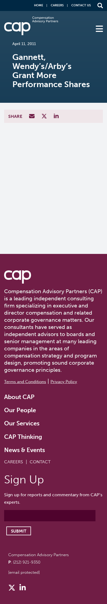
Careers (57, 5)
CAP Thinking (23, 436)
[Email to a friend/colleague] (32, 116)
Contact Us (81, 5)
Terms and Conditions (25, 381)
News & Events (24, 450)
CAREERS (13, 461)
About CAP (19, 397)
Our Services (22, 423)
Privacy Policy (63, 381)
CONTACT (40, 461)
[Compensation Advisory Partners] (17, 277)
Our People (20, 410)
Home (38, 5)
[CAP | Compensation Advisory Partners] (31, 25)
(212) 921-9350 (26, 562)
